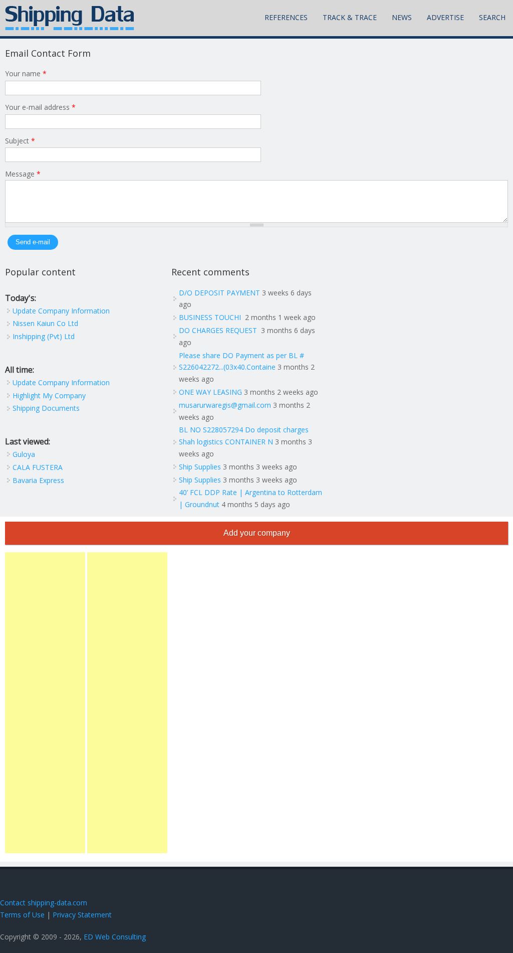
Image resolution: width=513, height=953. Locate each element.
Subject (20, 140)
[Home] (69, 18)
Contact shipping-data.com (43, 902)
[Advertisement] (45, 702)
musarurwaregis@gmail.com (225, 405)
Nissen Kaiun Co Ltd (45, 323)
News (402, 17)
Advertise (445, 17)
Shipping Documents (46, 408)
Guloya (24, 454)
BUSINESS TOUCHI (211, 317)
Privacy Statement (82, 914)
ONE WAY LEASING (210, 392)
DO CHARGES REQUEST (219, 330)
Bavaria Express (38, 480)
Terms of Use (22, 914)
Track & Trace (350, 17)
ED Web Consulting (115, 936)
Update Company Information (61, 310)
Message (23, 174)
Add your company (256, 533)
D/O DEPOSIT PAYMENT (219, 292)
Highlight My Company (49, 395)
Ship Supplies (200, 466)
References (286, 17)
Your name (26, 73)
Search (492, 17)
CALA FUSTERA (38, 467)
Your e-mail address (40, 107)
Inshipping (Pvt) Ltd (44, 336)
